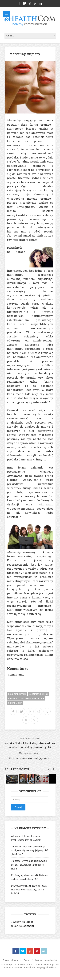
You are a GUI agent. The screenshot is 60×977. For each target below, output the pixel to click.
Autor (27, 960)
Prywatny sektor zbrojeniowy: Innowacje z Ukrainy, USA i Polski (29, 889)
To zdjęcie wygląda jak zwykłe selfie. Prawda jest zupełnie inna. (29, 864)
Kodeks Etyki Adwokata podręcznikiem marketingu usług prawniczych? (30, 743)
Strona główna (11, 960)
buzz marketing (17, 694)
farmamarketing (38, 694)
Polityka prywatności (46, 960)
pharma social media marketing (26, 698)
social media (15, 703)
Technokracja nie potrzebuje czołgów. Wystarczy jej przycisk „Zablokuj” (30, 850)
